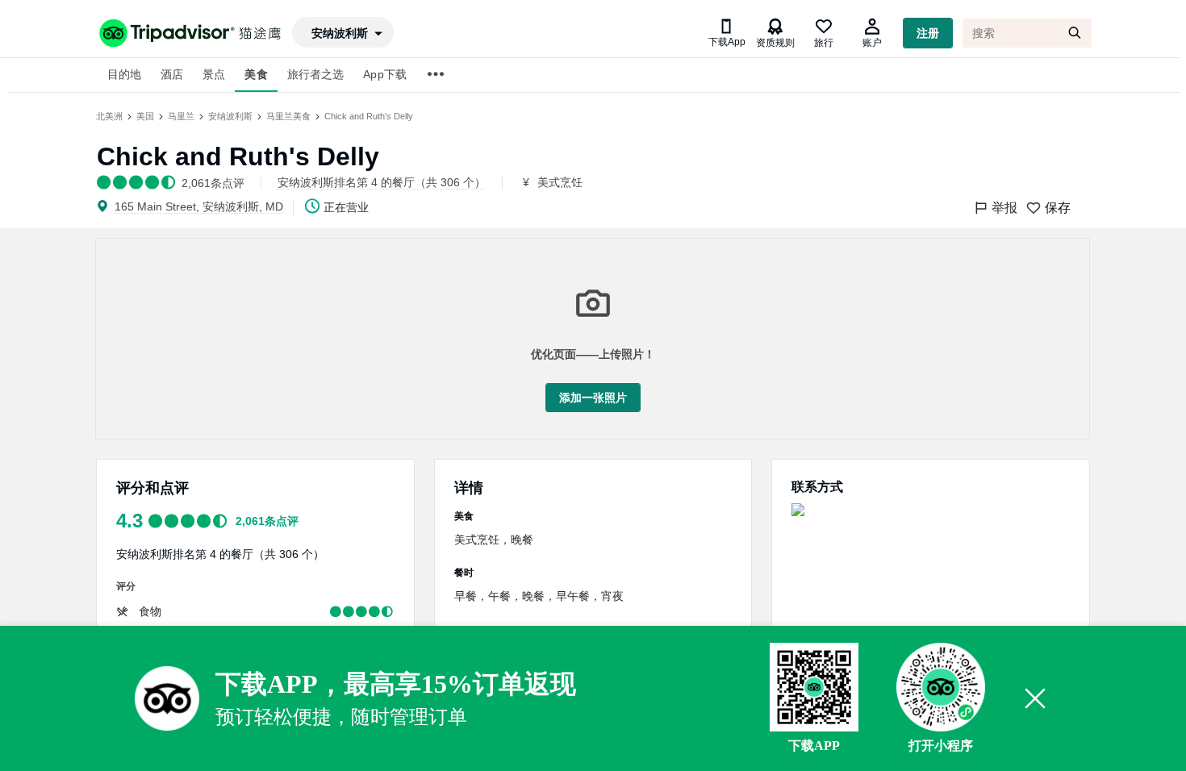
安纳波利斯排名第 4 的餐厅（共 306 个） (220, 554)
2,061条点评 (267, 521)
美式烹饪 (560, 182)
